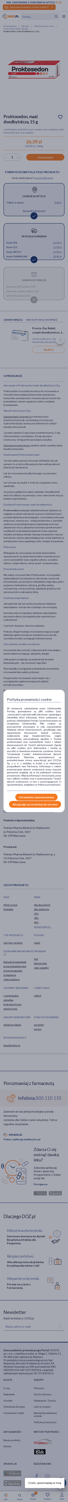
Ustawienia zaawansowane (36, 797)
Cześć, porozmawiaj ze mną (44, 1482)
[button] (62, 1479)
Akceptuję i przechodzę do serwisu (35, 804)
